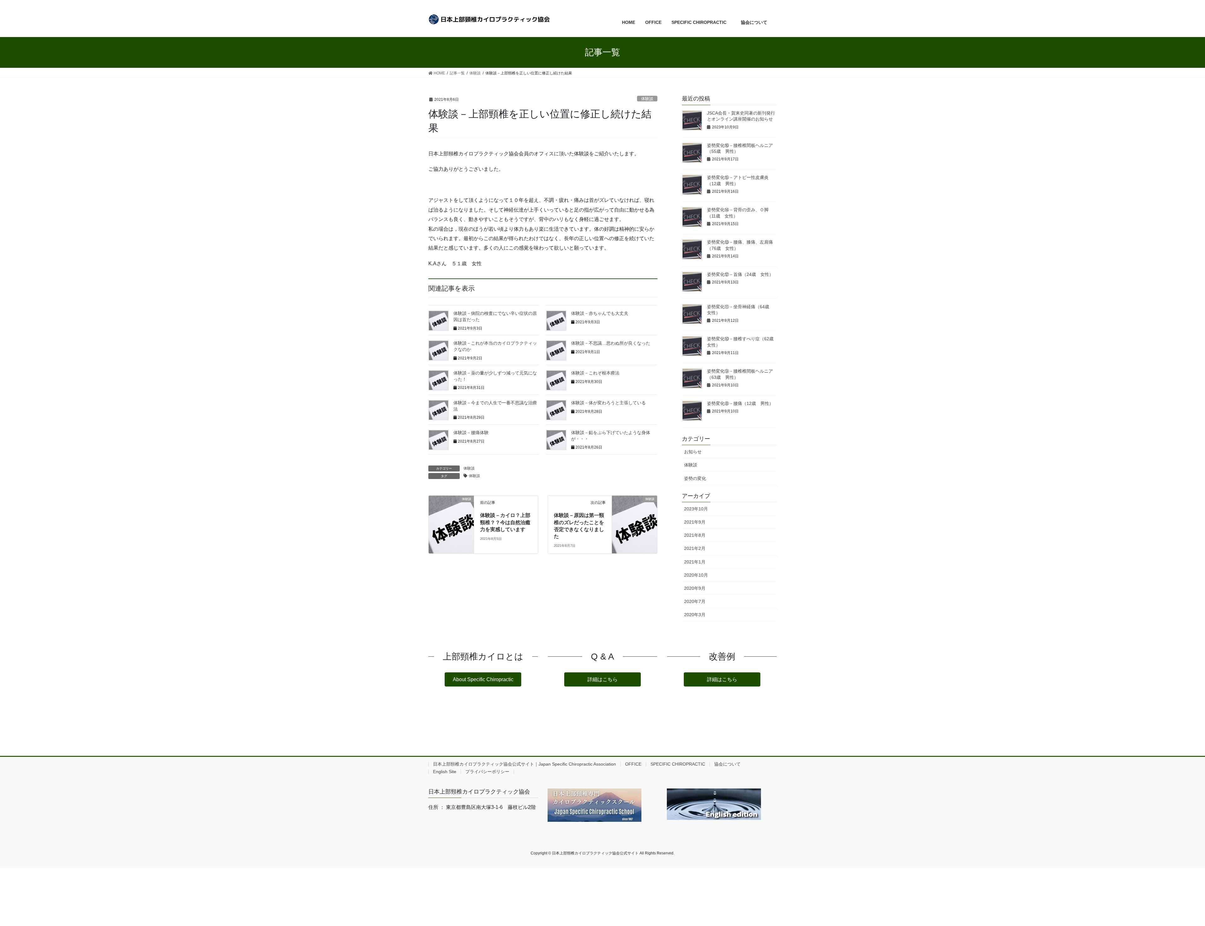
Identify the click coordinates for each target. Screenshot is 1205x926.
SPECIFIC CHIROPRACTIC (678, 764)
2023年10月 (696, 508)
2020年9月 (694, 588)
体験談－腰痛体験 (471, 432)
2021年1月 (694, 561)
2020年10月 (696, 575)
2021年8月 (694, 535)
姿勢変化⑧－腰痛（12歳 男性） (740, 403)
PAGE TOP (1173, 892)
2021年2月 (694, 548)
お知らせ (693, 451)
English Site (444, 771)
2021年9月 (694, 522)
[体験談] (451, 516)
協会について (729, 764)
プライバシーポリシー (487, 771)
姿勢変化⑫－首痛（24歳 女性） (740, 274)
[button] (483, 679)
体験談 (647, 98)
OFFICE (633, 764)
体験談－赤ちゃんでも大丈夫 (599, 313)
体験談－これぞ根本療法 (595, 372)
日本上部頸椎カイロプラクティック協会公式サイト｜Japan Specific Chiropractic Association (524, 764)
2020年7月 (694, 601)
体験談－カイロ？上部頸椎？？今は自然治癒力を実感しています (505, 522)
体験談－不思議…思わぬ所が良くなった (610, 343)
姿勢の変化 (695, 478)
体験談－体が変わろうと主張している (608, 402)
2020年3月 (694, 614)
